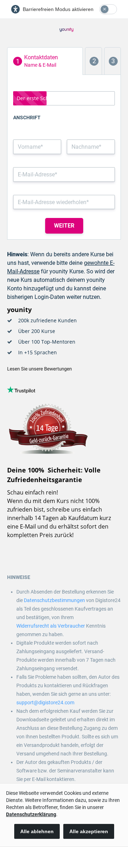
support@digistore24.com (45, 702)
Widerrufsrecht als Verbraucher (50, 626)
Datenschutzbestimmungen (54, 600)
